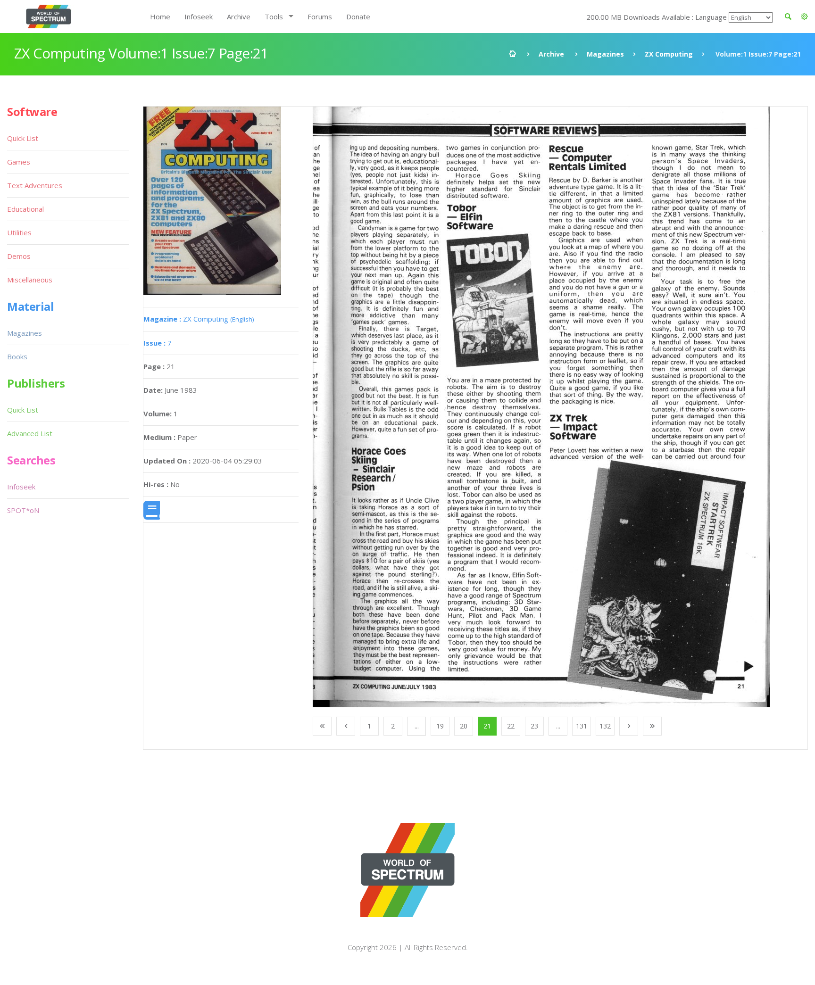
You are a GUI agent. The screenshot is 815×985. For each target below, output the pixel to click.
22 (511, 725)
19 (440, 725)
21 (487, 725)
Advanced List (29, 433)
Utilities (19, 232)
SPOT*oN (23, 510)
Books (17, 356)
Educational (25, 209)
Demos (19, 256)
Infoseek (198, 16)
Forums (320, 16)
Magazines (605, 54)
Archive (238, 16)
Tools (274, 16)
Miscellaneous (29, 279)
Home (160, 16)
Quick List (22, 138)
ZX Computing (669, 54)
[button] (804, 16)
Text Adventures (34, 185)
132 (605, 725)
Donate (358, 16)
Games (18, 161)
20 (463, 725)
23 (534, 725)
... (417, 725)
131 (581, 725)
